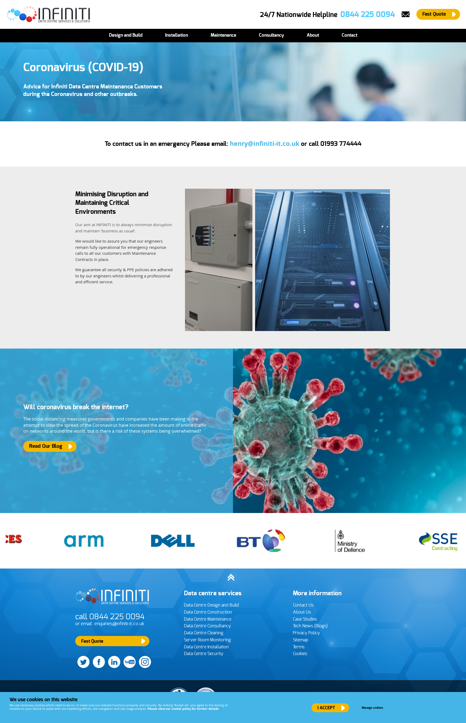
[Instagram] (144, 667)
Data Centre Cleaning (203, 633)
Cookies (300, 654)
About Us (302, 612)
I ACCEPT (326, 708)
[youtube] (128, 667)
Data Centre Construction (208, 612)
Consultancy (271, 35)
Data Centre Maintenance (207, 619)
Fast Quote (434, 14)
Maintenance (223, 35)
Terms (298, 647)
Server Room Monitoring (207, 640)
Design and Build (125, 35)
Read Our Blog (45, 446)
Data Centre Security (203, 654)
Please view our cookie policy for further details (183, 709)
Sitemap (300, 640)
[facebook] (98, 667)
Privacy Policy (306, 633)
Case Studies (305, 619)
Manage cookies (372, 707)
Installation (176, 35)
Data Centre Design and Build (211, 605)
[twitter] (82, 667)
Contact (349, 35)
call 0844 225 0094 (110, 617)
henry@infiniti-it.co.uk (264, 143)
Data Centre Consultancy (207, 626)
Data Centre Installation (206, 647)
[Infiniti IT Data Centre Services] (113, 606)
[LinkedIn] (113, 667)
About (313, 35)
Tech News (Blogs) (310, 626)
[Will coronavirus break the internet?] (233, 430)
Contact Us (303, 605)
